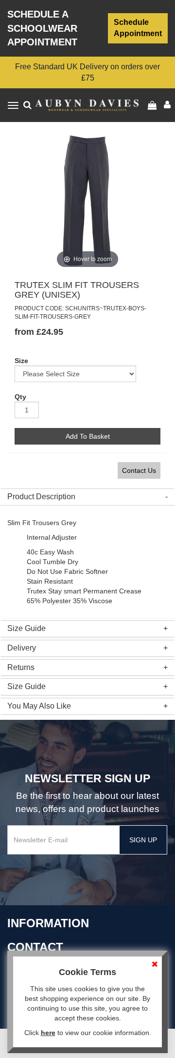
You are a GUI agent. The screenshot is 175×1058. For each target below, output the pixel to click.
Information (48, 923)
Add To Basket (88, 436)
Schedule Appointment (138, 28)
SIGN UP (143, 840)
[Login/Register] (153, 105)
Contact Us (139, 470)
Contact (35, 947)
